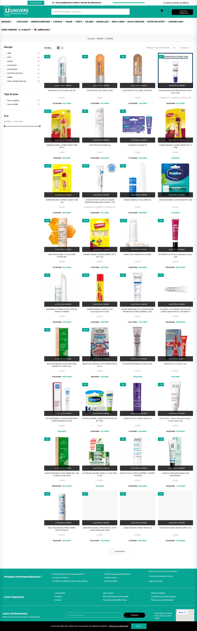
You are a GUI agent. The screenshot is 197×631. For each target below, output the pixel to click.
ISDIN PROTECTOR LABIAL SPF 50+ (62, 90)
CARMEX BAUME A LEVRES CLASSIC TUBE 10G (62, 201)
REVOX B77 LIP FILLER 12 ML (175, 364)
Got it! (139, 626)
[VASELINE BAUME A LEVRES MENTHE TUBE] (175, 179)
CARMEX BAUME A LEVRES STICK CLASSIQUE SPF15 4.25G (100, 310)
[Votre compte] (166, 11)
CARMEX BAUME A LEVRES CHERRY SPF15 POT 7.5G (99, 255)
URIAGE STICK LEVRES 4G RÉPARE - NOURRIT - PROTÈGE (137, 474)
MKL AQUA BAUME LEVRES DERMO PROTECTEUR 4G (61, 529)
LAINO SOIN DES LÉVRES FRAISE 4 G (137, 528)
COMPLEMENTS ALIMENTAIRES (61, 590)
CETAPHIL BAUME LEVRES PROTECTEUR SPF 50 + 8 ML (99, 419)
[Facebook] (10, 3)
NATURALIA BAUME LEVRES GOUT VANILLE (99, 582)
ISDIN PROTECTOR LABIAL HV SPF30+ (137, 90)
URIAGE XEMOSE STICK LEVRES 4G (137, 200)
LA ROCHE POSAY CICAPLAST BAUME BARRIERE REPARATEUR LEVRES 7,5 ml (100, 201)
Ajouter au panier (63, 86)
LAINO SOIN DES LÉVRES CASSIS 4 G (137, 418)
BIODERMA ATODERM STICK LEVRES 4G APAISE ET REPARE (61, 310)
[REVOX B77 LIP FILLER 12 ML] (175, 343)
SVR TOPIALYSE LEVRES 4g (99, 145)
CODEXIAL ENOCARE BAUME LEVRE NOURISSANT (175, 474)
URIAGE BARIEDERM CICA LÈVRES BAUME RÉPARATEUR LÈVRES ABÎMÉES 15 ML (137, 310)
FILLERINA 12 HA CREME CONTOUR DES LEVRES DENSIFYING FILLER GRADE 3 (175, 310)
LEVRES (62, 98)
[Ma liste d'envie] (156, 11)
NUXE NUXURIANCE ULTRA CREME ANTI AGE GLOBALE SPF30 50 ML (62, 474)
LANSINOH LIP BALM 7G (137, 145)
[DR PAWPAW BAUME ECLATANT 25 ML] (137, 343)
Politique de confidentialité (118, 626)
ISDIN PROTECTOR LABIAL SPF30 (100, 90)
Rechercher (125, 12)
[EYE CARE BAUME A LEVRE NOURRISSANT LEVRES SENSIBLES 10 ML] (61, 398)
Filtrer (47, 48)
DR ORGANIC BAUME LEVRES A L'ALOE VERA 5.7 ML (100, 474)
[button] (35, 3)
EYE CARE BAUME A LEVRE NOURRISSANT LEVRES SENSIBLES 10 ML (62, 419)
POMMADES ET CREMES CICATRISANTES (175, 98)
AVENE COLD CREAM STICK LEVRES (137, 254)
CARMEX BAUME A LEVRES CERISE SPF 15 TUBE (175, 146)
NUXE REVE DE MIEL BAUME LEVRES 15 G (175, 528)
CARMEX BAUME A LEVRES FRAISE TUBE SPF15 (61, 146)
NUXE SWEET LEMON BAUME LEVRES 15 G (61, 582)
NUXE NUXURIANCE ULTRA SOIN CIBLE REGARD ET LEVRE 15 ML (62, 365)
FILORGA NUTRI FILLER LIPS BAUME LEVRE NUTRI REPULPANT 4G (137, 583)
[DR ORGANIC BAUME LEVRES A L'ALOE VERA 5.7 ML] (99, 453)
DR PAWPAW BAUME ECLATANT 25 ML (137, 364)
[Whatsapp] (20, 3)
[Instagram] (15, 3)
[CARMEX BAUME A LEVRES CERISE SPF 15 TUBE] (175, 125)
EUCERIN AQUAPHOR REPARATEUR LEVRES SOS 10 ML (175, 91)
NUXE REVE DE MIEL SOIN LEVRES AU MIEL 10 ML (175, 583)
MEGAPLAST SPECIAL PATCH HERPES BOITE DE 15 (99, 365)
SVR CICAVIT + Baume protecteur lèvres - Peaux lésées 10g (175, 419)
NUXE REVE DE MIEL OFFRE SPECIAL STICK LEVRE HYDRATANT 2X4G (99, 529)
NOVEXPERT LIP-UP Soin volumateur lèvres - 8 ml (175, 255)
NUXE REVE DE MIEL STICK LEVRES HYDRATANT (61, 255)
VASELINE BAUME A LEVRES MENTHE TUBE (175, 200)
